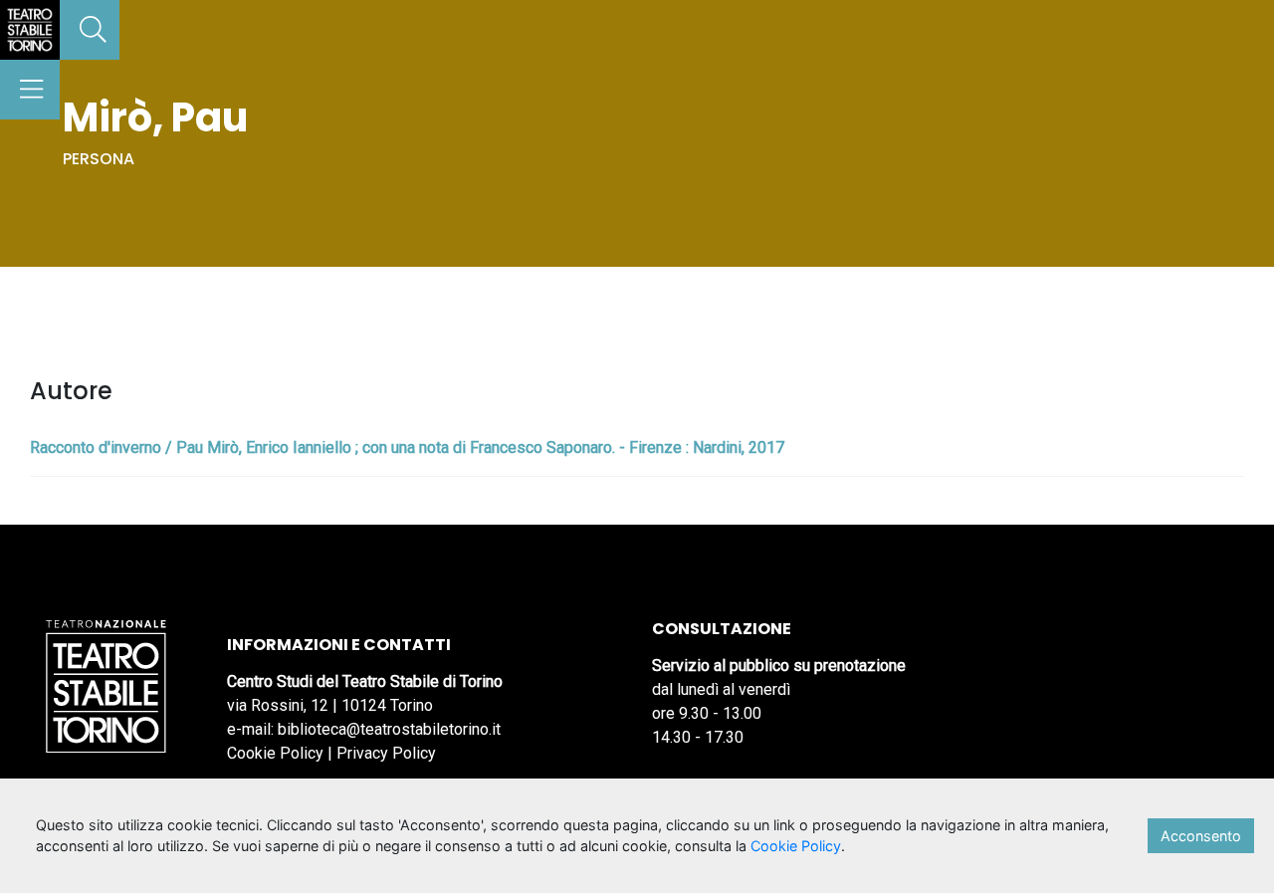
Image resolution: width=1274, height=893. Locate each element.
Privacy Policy (386, 753)
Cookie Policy (275, 753)
